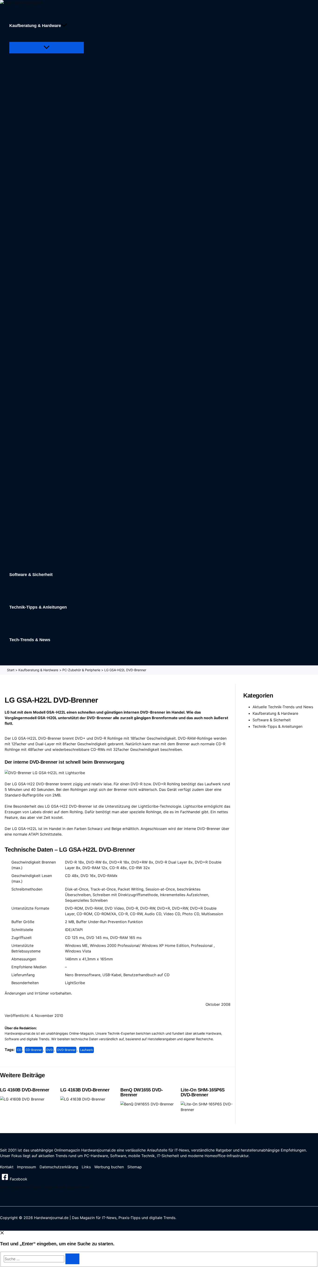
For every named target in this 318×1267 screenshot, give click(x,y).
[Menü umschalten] (46, 47)
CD (19, 1050)
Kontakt (7, 1167)
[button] (64, 25)
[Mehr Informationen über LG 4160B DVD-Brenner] (22, 1099)
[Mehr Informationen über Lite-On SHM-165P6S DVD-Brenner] (208, 1109)
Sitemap (134, 1167)
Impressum (26, 1167)
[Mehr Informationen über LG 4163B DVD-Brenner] (82, 1099)
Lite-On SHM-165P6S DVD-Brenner (203, 1092)
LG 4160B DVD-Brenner (24, 1089)
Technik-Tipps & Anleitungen (277, 726)
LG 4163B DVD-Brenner (85, 1089)
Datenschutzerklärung (59, 1167)
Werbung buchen (109, 1167)
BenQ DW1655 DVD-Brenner (141, 1092)
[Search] (72, 1258)
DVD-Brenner (66, 1050)
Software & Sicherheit (272, 720)
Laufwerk (86, 1050)
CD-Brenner (34, 1050)
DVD (49, 1050)
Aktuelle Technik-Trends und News (283, 707)
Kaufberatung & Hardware (275, 713)
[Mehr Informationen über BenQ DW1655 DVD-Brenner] (147, 1104)
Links (86, 1167)
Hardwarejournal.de (98, 1150)
